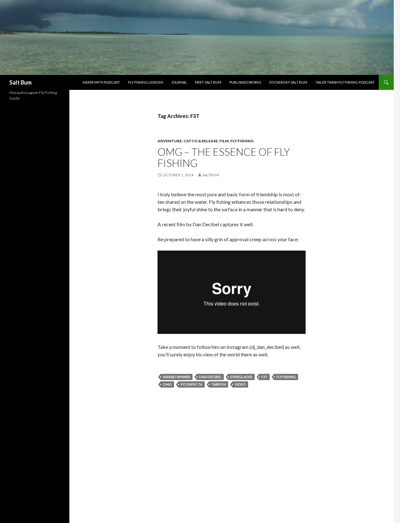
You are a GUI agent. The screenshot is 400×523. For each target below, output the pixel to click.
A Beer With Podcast (101, 82)
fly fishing (241, 141)
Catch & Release (200, 141)
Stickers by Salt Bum (288, 82)
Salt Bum (20, 82)
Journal (179, 82)
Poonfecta (191, 384)
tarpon (218, 384)
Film (224, 141)
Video (240, 384)
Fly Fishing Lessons (145, 82)
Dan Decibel (210, 377)
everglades (241, 377)
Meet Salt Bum (208, 82)
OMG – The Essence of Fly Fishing (224, 157)
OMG (167, 384)
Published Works (245, 82)
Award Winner (176, 377)
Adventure (170, 141)
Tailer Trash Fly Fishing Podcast (345, 82)
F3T (264, 377)
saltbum (210, 175)
